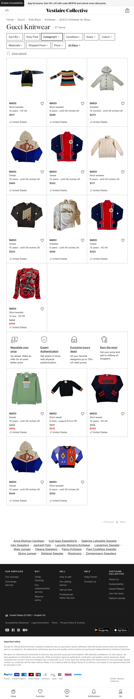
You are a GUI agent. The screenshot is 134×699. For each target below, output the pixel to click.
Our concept (12, 577)
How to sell (65, 577)
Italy (61, 679)
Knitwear (50, 19)
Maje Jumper (22, 549)
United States (34, 679)
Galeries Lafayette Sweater (99, 541)
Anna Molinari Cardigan (29, 541)
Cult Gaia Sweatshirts (63, 541)
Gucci (21, 19)
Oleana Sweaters (46, 549)
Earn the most (108, 347)
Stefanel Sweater (52, 553)
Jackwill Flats (42, 545)
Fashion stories (117, 598)
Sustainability (116, 584)
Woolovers (74, 553)
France (7, 679)
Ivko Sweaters (20, 545)
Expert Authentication (49, 349)
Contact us (90, 581)
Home (10, 19)
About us (114, 579)
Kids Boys (35, 19)
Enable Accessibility (12, 3)
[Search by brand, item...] (6, 10)
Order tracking (39, 578)
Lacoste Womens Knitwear (72, 545)
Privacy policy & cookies (72, 622)
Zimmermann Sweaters (101, 553)
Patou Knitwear (72, 549)
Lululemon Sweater (107, 545)
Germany (46, 679)
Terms (54, 622)
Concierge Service (10, 583)
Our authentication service (42, 588)
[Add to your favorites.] (42, 104)
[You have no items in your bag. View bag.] (127, 10)
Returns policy (39, 598)
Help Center (90, 577)
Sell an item (65, 590)
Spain (54, 679)
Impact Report (116, 589)
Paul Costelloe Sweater (101, 549)
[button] (127, 10)
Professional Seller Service (66, 596)
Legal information (40, 622)
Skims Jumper (27, 553)
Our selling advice (65, 583)
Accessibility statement (17, 622)
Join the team (116, 593)
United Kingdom (19, 679)
